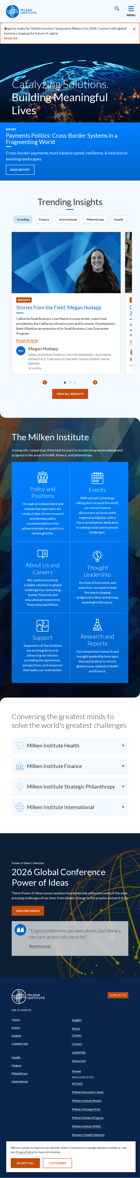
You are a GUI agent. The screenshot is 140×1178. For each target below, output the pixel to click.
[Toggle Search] (117, 8)
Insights (24, 300)
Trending (23, 219)
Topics (16, 1019)
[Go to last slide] (45, 382)
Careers (77, 1035)
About (76, 1028)
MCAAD (77, 1083)
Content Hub (20, 1043)
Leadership (78, 1052)
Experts (16, 1035)
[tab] (65, 382)
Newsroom (79, 1060)
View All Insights (70, 393)
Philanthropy (95, 219)
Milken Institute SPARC (86, 1126)
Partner (76, 1071)
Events (16, 1027)
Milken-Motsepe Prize (86, 1109)
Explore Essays (28, 910)
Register (11, 38)
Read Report (20, 169)
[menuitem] (40, 1020)
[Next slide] (95, 382)
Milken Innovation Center (88, 1092)
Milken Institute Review (87, 1100)
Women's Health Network (88, 1134)
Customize (57, 1163)
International (68, 219)
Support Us (118, 995)
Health (118, 219)
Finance (44, 219)
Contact (77, 1043)
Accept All (25, 1163)
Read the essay (40, 946)
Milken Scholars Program (88, 1117)
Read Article (27, 340)
